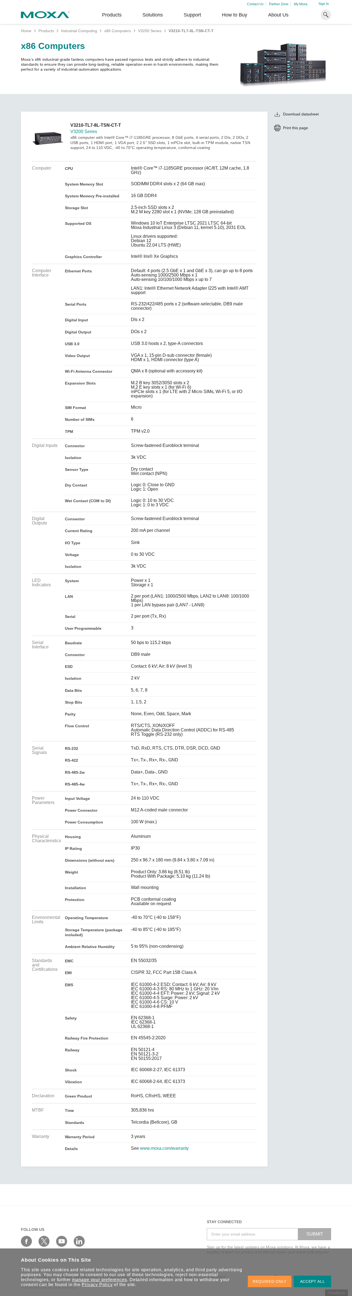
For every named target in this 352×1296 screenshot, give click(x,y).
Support (192, 15)
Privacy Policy (97, 1284)
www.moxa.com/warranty (164, 1148)
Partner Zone (278, 4)
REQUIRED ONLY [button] (270, 1281)
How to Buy (234, 15)
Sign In (323, 3)
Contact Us (255, 4)
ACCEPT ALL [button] (312, 1281)
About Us (278, 15)
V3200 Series (149, 31)
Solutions (152, 15)
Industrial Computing (79, 31)
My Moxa (300, 4)
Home (26, 31)
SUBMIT (314, 1234)
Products (46, 31)
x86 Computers (117, 31)
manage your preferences (99, 1279)
